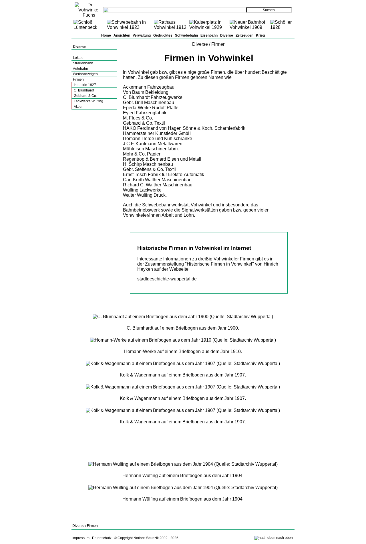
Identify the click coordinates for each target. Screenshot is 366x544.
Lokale (78, 58)
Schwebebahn (186, 35)
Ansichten (122, 35)
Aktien (78, 107)
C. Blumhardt (84, 90)
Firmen (78, 79)
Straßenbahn (83, 63)
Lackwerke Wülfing (88, 101)
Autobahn (80, 69)
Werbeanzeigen (85, 74)
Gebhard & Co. (85, 96)
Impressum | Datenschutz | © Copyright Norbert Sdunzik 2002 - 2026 (125, 538)
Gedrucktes (162, 35)
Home (106, 35)
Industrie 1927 (85, 85)
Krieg (260, 35)
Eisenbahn (209, 35)
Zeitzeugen (244, 35)
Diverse (226, 35)
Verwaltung (142, 35)
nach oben (284, 538)
